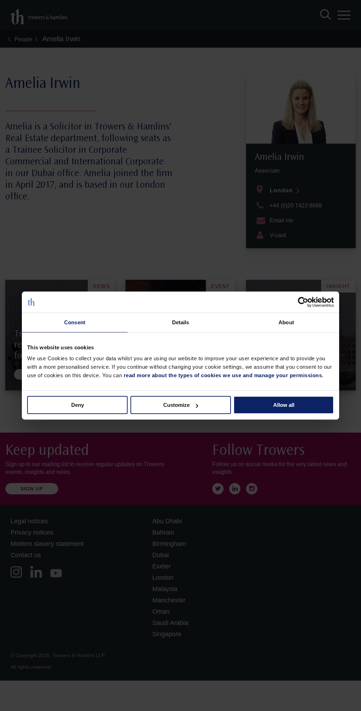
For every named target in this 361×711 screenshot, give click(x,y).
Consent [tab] (74, 322)
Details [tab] (180, 322)
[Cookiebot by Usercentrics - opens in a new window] (303, 302)
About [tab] (286, 322)
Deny (77, 405)
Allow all (283, 405)
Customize (176, 405)
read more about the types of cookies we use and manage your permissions (223, 375)
